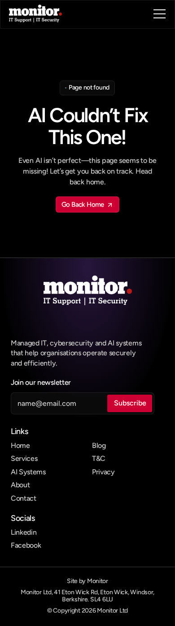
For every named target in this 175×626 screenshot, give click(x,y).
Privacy (103, 472)
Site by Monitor (87, 581)
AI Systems (28, 472)
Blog (99, 445)
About (20, 485)
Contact (23, 498)
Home (20, 445)
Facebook (26, 545)
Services (24, 458)
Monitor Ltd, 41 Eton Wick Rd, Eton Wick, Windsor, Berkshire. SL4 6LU (88, 596)
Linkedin (23, 532)
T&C (98, 458)
